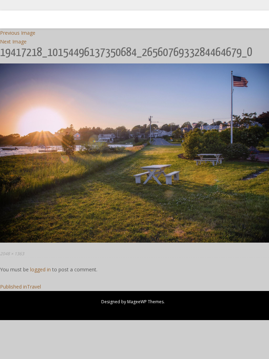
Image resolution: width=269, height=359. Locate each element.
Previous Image (17, 32)
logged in (40, 269)
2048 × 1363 (12, 254)
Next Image (13, 41)
